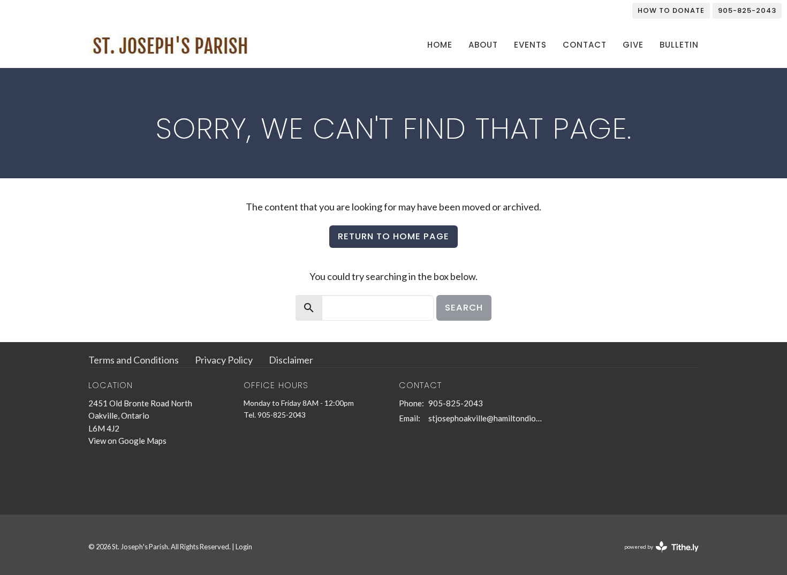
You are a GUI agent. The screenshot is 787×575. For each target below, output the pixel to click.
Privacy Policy (224, 360)
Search (464, 307)
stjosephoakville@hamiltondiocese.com (485, 418)
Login (244, 546)
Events (530, 44)
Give (633, 44)
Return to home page (393, 236)
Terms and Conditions (133, 360)
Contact (585, 44)
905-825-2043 (747, 10)
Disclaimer (291, 360)
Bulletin (679, 44)
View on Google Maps (127, 440)
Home (439, 44)
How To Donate (671, 10)
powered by (656, 556)
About (483, 44)
